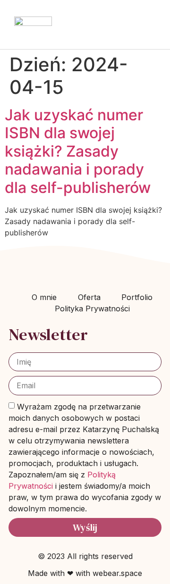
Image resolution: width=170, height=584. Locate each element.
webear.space (117, 573)
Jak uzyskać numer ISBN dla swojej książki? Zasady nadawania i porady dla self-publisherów (78, 151)
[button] (149, 25)
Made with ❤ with (60, 573)
